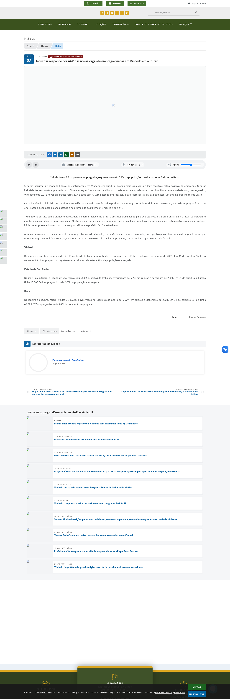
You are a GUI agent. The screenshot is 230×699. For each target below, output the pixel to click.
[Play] (29, 165)
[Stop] (36, 165)
